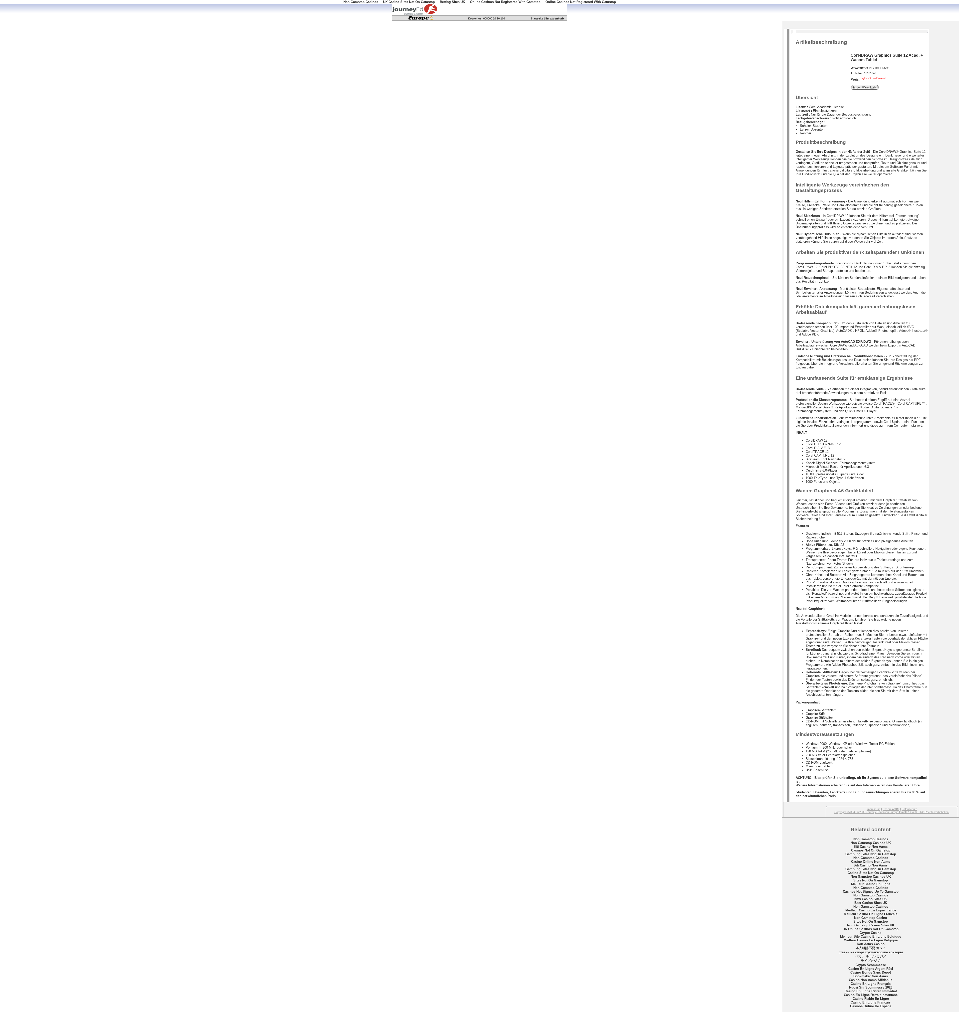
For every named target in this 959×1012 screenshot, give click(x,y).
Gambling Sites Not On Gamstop (870, 854)
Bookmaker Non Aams (870, 976)
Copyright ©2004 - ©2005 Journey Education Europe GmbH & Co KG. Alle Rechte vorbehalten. (891, 812)
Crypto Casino (871, 933)
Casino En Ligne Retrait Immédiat (871, 991)
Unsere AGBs (891, 809)
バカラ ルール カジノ (870, 956)
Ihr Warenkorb (554, 18)
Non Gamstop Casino (870, 918)
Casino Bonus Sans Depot (870, 972)
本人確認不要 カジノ (871, 948)
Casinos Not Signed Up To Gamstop (871, 891)
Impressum (873, 809)
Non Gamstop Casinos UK (871, 843)
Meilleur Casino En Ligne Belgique (871, 940)
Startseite (537, 18)
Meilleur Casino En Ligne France (870, 910)
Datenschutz (909, 809)
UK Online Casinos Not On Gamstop (871, 929)
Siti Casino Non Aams (871, 846)
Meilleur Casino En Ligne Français (870, 914)
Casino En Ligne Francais (871, 1002)
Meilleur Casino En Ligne (870, 884)
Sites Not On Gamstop (870, 880)
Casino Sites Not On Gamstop (871, 873)
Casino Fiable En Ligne (871, 999)
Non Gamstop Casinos (870, 839)
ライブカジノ (870, 961)
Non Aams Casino (871, 944)
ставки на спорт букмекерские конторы (871, 952)
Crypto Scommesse (871, 965)
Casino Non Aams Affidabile (870, 980)
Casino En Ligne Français (871, 984)
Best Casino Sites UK (870, 903)
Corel (916, 785)
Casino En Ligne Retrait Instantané (871, 995)
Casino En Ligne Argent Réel (870, 969)
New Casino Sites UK (870, 899)
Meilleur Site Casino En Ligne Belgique (870, 936)
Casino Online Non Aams (870, 861)
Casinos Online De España (870, 1006)
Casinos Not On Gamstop (870, 850)
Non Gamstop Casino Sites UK (870, 925)
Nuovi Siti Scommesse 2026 (870, 987)
